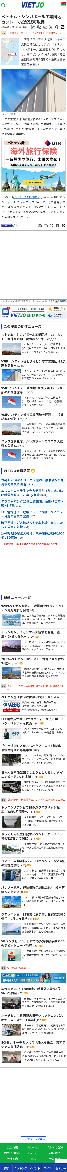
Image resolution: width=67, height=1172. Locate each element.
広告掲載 (12, 1147)
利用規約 (50, 301)
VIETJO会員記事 (17, 470)
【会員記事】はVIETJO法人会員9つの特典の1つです (29, 544)
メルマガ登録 (54, 1147)
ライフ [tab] (48, 1168)
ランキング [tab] (20, 1168)
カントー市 (58, 39)
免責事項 (62, 301)
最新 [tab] (6, 1168)
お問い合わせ (12, 1153)
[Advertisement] (34, 265)
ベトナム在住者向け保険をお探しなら (27, 697)
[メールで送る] (45, 27)
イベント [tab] (35, 1168)
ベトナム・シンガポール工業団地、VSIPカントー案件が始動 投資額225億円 (32, 336)
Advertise (33, 1147)
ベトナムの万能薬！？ (19, 968)
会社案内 (12, 1159)
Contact (33, 1153)
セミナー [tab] (60, 1168)
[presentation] (6, 1168)
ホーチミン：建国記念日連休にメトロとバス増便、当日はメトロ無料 (32, 1017)
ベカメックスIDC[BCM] (27, 197)
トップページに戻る (33, 1139)
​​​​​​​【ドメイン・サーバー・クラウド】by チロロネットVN (34, 33)
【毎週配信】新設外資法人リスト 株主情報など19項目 (36, 799)
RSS (33, 1159)
